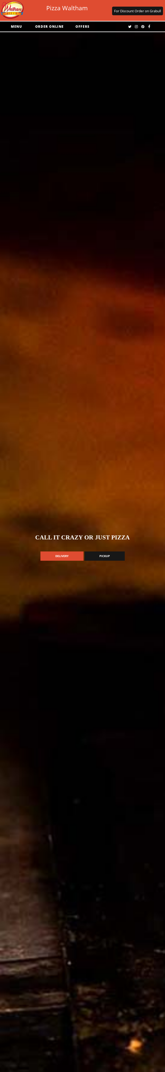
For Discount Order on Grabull (137, 11)
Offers (82, 26)
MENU (16, 26)
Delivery (62, 556)
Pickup (104, 556)
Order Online (49, 26)
